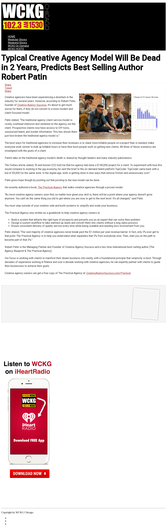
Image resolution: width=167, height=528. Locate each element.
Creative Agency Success (31, 105)
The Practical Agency (50, 187)
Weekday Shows (17, 39)
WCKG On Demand (18, 45)
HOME (11, 36)
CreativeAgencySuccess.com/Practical (108, 273)
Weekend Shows (17, 42)
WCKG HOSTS (16, 48)
